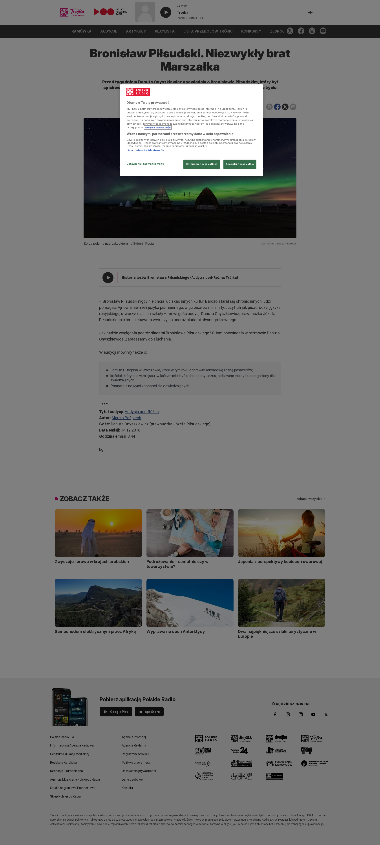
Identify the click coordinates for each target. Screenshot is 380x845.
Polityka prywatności (157, 127)
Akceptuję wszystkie (240, 164)
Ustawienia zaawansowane (145, 163)
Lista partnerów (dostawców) (146, 150)
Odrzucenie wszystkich (202, 164)
